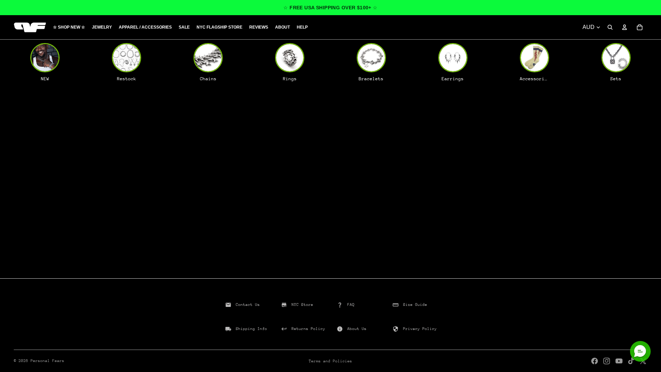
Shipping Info (251, 329)
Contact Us (248, 304)
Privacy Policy (420, 329)
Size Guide (415, 304)
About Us (357, 329)
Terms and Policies (330, 361)
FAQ (351, 304)
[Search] (610, 27)
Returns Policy (308, 329)
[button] (640, 351)
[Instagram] (606, 361)
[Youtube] (619, 361)
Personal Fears (47, 361)
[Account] (624, 27)
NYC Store (302, 304)
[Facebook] (594, 361)
